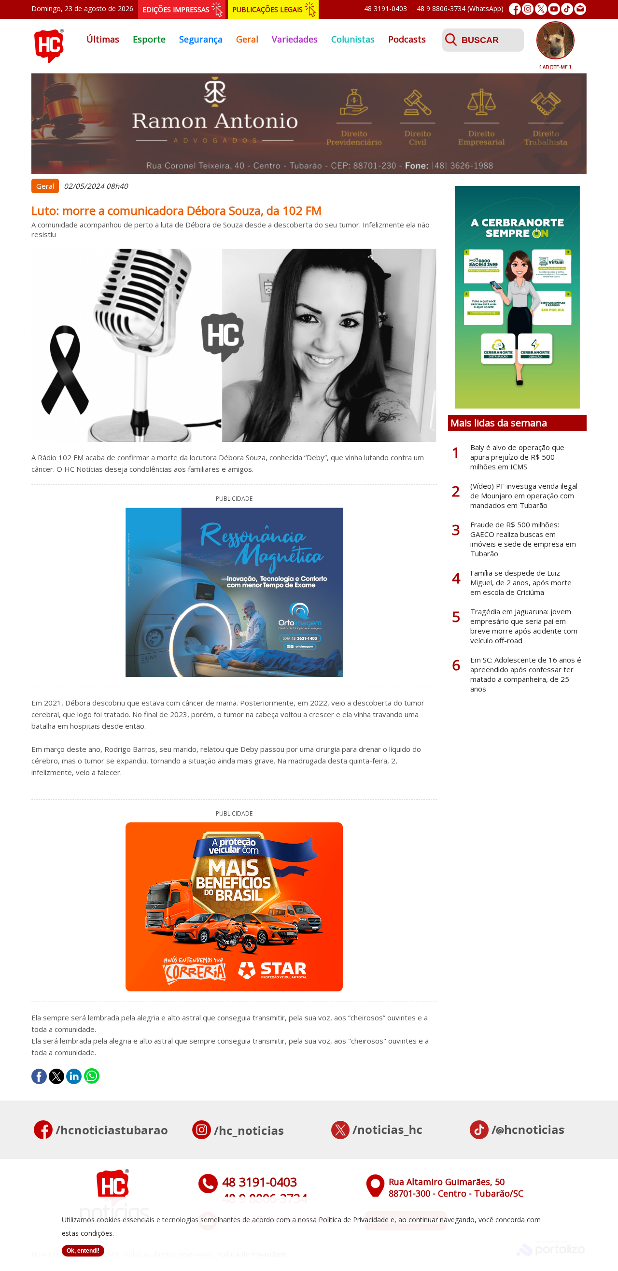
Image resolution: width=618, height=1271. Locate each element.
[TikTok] (567, 8)
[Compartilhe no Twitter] (56, 1076)
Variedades (295, 39)
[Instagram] (527, 8)
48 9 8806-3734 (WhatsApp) (460, 8)
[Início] (48, 60)
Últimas (102, 39)
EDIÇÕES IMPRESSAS (176, 9)
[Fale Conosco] (580, 8)
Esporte (149, 39)
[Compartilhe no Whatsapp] (92, 1076)
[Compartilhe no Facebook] (39, 1076)
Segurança (201, 39)
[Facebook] (514, 8)
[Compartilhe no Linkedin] (74, 1076)
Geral (247, 39)
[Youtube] (554, 8)
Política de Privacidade (354, 1219)
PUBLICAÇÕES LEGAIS (267, 9)
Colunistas (353, 39)
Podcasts (407, 39)
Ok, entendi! (83, 1250)
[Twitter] (541, 8)
